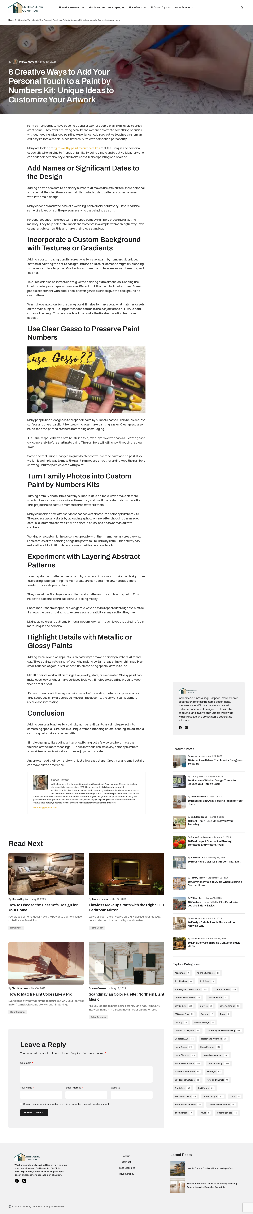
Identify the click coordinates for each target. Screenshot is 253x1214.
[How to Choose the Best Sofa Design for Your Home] (46, 874)
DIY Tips (206, 1005)
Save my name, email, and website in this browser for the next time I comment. (66, 1104)
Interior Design (218, 1063)
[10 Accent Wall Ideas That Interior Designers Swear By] (179, 761)
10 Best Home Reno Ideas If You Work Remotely (211, 823)
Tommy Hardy (198, 877)
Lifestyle (214, 1071)
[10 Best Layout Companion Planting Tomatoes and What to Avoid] (179, 842)
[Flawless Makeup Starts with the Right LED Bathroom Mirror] (126, 874)
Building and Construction (191, 989)
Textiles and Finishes (188, 1104)
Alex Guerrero (198, 857)
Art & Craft (207, 981)
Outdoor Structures (187, 1079)
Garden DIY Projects (187, 1030)
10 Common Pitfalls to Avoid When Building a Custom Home (215, 883)
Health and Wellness (213, 1038)
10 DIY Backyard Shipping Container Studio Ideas (214, 944)
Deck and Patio (217, 997)
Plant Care (182, 1088)
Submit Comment (34, 1112)
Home (11, 20)
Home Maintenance (187, 1063)
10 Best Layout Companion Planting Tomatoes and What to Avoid (210, 843)
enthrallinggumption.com (45, 807)
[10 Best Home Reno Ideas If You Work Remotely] (179, 822)
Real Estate (206, 1088)
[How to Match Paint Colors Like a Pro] (46, 963)
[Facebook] (180, 728)
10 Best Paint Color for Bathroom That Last (214, 861)
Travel (204, 1112)
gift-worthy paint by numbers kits (77, 148)
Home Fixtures (185, 1055)
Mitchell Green (198, 796)
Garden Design (204, 1022)
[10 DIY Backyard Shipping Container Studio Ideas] (179, 943)
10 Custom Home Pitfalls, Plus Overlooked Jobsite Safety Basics (214, 904)
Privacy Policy (126, 1173)
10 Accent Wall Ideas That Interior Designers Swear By (215, 762)
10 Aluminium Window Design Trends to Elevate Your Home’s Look (212, 782)
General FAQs (184, 1038)
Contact (126, 1162)
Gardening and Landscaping (223, 1030)
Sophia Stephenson (201, 837)
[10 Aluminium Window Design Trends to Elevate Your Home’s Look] (179, 781)
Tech (235, 1096)
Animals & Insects (208, 972)
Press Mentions (126, 1167)
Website (115, 1087)
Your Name (27, 1087)
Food (224, 1014)
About (126, 1156)
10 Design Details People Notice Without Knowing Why (212, 924)
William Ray (196, 898)
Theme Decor (183, 1112)
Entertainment (229, 1005)
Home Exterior (210, 1047)
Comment (26, 1063)
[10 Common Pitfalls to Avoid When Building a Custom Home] (179, 883)
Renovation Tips (185, 1096)
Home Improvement (215, 1055)
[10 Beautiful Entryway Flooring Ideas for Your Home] (179, 801)
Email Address (74, 1087)
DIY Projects (183, 1005)
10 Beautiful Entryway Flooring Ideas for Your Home (215, 802)
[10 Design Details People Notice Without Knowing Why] (179, 923)
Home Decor (16, 927)
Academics (182, 972)
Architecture (183, 981)
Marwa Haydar (198, 756)
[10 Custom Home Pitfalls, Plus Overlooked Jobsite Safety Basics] (179, 903)
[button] (242, 7)
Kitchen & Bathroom (187, 1071)
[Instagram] (186, 728)
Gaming (181, 1022)
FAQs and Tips (184, 1014)
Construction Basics (187, 997)
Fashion (207, 1014)
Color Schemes (18, 1012)
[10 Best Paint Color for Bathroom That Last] (179, 862)
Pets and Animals (217, 1079)
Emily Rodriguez (199, 816)
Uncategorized (227, 1112)
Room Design (213, 1096)
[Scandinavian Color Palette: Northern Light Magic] (126, 963)
